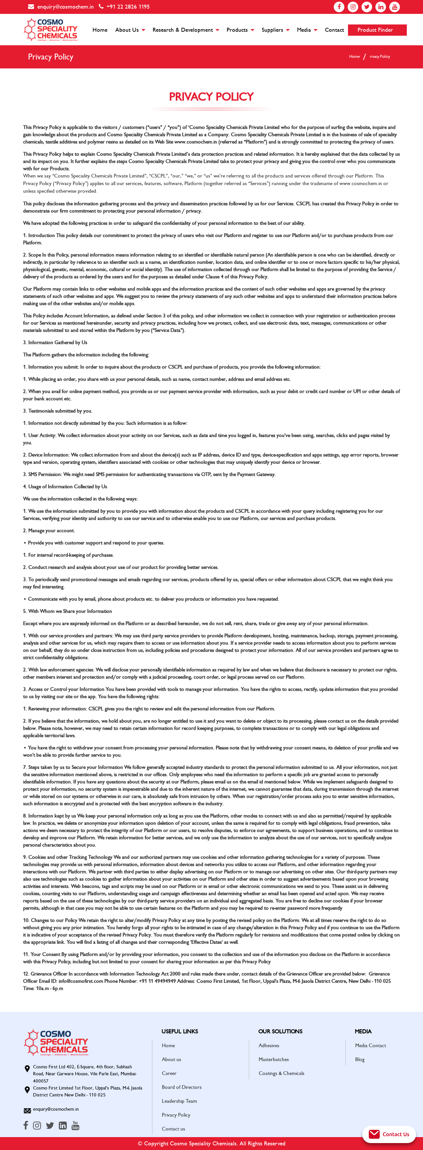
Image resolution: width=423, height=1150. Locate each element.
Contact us (173, 1129)
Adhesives (269, 1046)
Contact (334, 30)
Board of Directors (182, 1087)
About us (171, 1059)
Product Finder (375, 29)
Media (304, 30)
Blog (360, 1059)
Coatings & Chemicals (281, 1073)
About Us (127, 30)
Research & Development (183, 30)
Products (237, 30)
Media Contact (370, 1046)
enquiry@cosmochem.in (65, 6)
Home (100, 30)
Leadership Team (179, 1101)
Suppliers (272, 30)
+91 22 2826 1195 (128, 6)
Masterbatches (274, 1059)
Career (169, 1073)
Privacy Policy (176, 1115)
